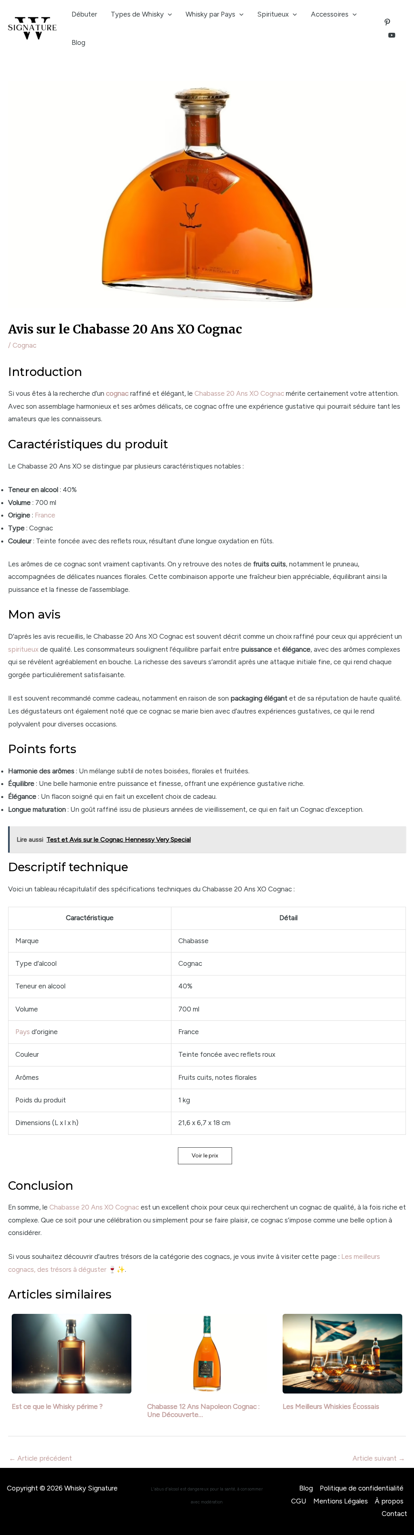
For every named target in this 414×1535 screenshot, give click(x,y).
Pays (22, 1032)
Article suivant (379, 1458)
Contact (394, 1514)
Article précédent (40, 1458)
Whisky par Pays (210, 14)
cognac (117, 393)
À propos (389, 1501)
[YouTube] (391, 35)
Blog (78, 42)
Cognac (24, 345)
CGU (298, 1501)
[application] (168, 14)
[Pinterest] (387, 22)
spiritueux (23, 649)
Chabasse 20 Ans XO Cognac (239, 393)
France (45, 515)
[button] (205, 1155)
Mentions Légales (340, 1501)
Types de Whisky (137, 14)
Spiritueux (273, 14)
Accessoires (330, 14)
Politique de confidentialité (361, 1488)
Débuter (84, 14)
